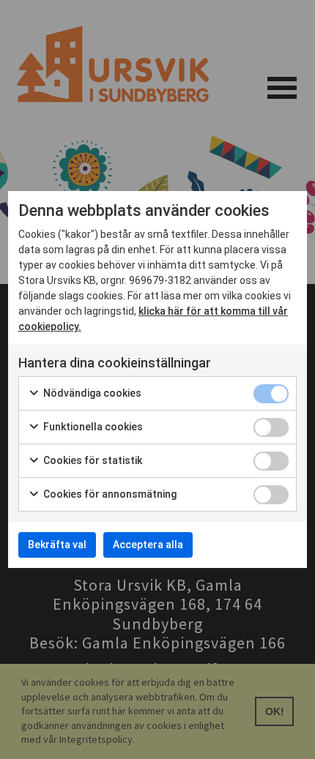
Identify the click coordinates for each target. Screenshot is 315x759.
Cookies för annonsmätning (109, 494)
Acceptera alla (148, 544)
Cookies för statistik (91, 460)
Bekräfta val (57, 544)
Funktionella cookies (92, 427)
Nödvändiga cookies (91, 393)
